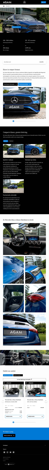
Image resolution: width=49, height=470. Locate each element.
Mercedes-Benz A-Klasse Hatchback (13, 399)
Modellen (8, 6)
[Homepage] (4, 6)
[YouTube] (10, 452)
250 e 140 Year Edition (32, 401)
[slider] (13, 121)
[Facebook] (4, 452)
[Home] (7, 2)
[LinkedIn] (13, 452)
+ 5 (43, 343)
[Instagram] (7, 452)
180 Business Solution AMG (11, 401)
